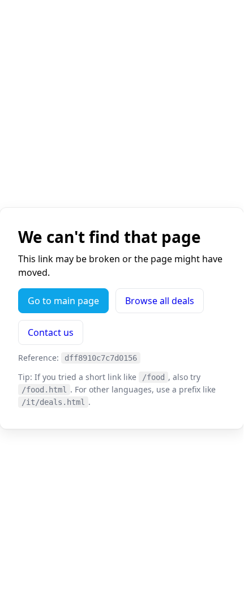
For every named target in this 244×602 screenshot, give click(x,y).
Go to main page (63, 300)
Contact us (51, 332)
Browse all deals (159, 300)
